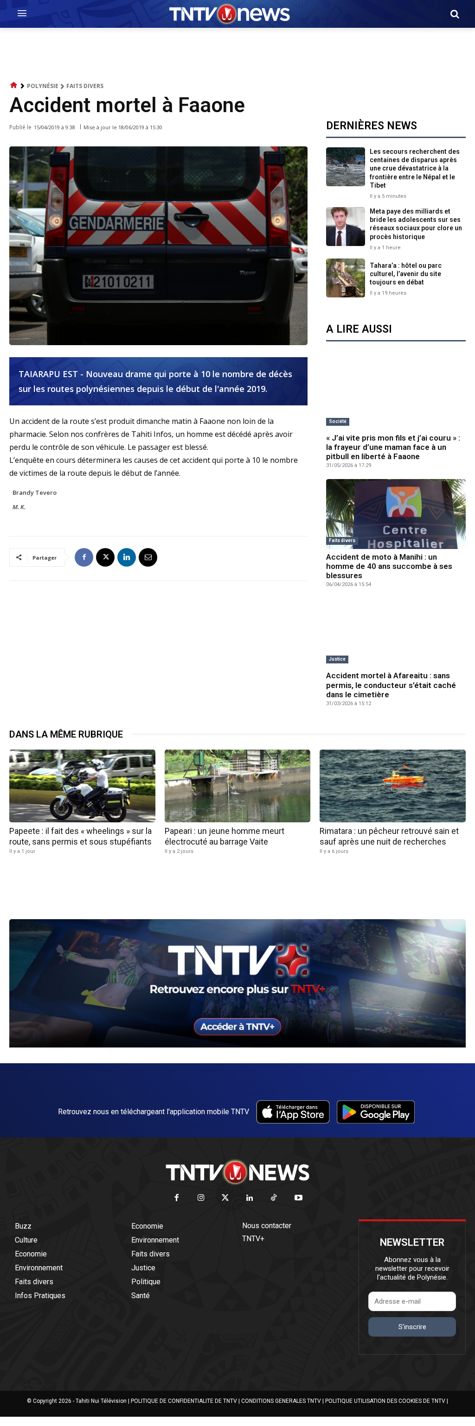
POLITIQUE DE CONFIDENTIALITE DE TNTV (184, 1401)
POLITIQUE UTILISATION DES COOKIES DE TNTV (385, 1401)
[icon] (14, 85)
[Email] (148, 557)
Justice (337, 659)
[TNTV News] (237, 1172)
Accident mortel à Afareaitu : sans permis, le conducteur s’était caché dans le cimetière (391, 685)
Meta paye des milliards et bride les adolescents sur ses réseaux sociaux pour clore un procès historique (416, 224)
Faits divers (84, 86)
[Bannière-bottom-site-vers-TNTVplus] (237, 1045)
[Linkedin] (126, 557)
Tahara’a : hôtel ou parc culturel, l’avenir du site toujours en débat (406, 274)
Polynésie (42, 86)
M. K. (19, 507)
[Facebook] (84, 557)
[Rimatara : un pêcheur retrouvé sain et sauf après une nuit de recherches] (393, 786)
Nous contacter (266, 1225)
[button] (454, 14)
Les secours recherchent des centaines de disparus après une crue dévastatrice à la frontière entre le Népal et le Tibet (415, 168)
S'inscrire (412, 1327)
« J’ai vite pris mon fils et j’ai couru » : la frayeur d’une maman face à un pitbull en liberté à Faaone (393, 447)
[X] (105, 557)
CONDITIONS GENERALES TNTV (281, 1401)
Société (338, 421)
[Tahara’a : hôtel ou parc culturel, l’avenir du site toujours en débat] (345, 278)
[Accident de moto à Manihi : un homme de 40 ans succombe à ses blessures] (396, 514)
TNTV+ (253, 1238)
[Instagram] (201, 1198)
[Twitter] (226, 1198)
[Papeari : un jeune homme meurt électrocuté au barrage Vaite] (238, 786)
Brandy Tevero (35, 492)
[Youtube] (298, 1198)
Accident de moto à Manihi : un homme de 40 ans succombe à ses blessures (389, 566)
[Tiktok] (274, 1198)
